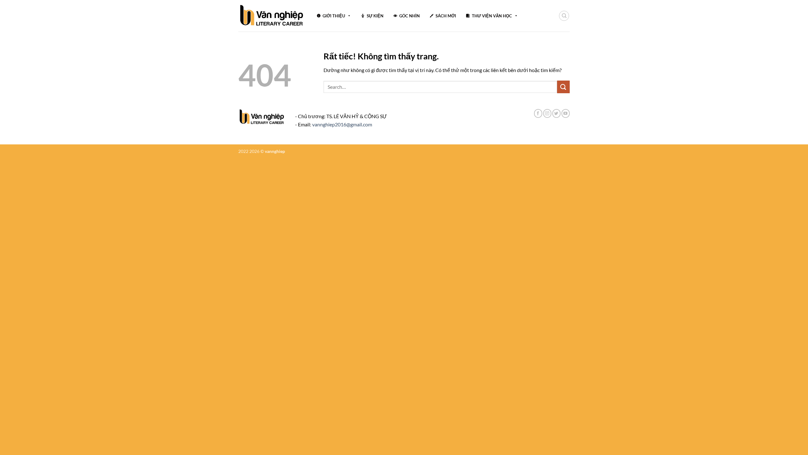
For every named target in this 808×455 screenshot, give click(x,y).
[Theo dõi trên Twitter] (556, 113)
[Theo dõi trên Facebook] (538, 113)
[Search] (564, 16)
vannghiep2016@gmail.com (342, 124)
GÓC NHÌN (409, 15)
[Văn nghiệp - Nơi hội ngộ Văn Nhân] (272, 15)
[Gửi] (563, 87)
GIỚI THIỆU (334, 15)
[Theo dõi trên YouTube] (565, 113)
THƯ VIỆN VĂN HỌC (492, 15)
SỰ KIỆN (375, 15)
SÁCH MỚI (446, 15)
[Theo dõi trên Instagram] (547, 113)
